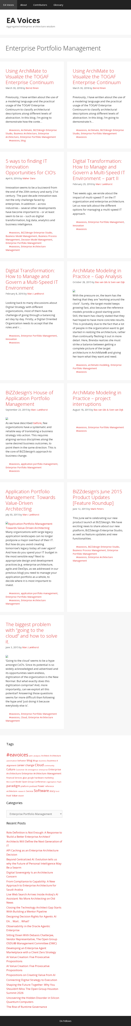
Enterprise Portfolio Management (38, 136)
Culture (10, 769)
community (49, 765)
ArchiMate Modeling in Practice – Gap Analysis (97, 273)
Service (29, 791)
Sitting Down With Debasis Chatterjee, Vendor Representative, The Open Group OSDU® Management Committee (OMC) (31, 939)
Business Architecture (25, 133)
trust (8, 795)
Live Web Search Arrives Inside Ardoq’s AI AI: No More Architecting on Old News (32, 898)
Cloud (24, 717)
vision (21, 795)
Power (41, 786)
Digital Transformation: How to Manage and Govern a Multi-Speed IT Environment (32, 279)
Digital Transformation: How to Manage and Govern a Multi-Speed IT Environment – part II (99, 169)
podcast (33, 786)
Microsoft (10, 782)
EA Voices (8, 4)
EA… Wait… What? (17, 921)
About (23, 4)
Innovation (78, 225)
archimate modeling (98, 364)
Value (15, 795)
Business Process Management (89, 550)
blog (23, 140)
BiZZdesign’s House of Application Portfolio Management (29, 398)
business (43, 760)
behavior (22, 760)
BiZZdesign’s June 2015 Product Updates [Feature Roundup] (97, 497)
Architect (45, 755)
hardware (39, 777)
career (21, 765)
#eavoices (14, 130)
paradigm (13, 786)
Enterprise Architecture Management (41, 773)
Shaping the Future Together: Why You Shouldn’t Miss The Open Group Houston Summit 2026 (32, 989)
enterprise (43, 769)
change (29, 765)
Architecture (55, 755)
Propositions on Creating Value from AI (30, 975)
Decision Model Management (36, 239)
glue (25, 777)
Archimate (26, 130)
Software (41, 790)
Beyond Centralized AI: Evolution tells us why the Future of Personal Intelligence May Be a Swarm (34, 863)
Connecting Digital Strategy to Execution (31, 980)
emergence (33, 769)
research (21, 791)
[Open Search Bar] (126, 5)
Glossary (58, 4)
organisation (51, 782)
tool (57, 791)
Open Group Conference (34, 781)
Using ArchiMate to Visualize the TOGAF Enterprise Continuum (30, 76)
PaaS (59, 782)
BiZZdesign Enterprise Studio (36, 232)
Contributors (40, 4)
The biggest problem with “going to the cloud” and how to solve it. (31, 633)
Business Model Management (21, 236)
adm (31, 756)
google (30, 777)
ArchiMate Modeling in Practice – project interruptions (97, 398)
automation (11, 760)
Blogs (35, 760)
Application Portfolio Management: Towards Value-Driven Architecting (30, 500)
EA (26, 769)
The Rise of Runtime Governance (26, 1007)
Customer (20, 769)
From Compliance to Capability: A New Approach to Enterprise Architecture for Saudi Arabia (31, 885)
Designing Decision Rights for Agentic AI (31, 916)
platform (25, 786)
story (52, 791)
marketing (49, 777)
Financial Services (14, 777)
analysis (37, 756)
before (37, 423)
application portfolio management (39, 463)
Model (18, 781)
